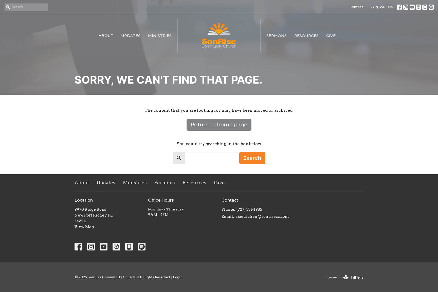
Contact (356, 7)
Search (252, 158)
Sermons (276, 35)
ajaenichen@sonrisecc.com (262, 216)
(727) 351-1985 (381, 7)
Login (178, 277)
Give (331, 35)
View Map (84, 227)
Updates (130, 35)
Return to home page (219, 125)
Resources (306, 35)
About (106, 35)
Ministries (160, 35)
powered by (343, 281)
